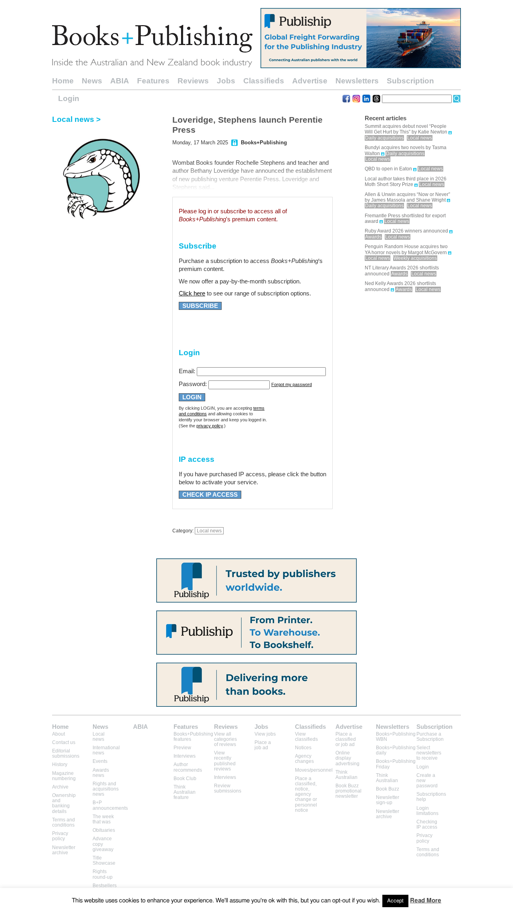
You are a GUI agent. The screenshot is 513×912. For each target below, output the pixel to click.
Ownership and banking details (64, 803)
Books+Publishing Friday (396, 763)
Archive (60, 787)
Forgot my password (291, 384)
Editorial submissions (65, 753)
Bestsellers (105, 885)
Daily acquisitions (384, 138)
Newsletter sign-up (387, 800)
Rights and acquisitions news (106, 789)
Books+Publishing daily (396, 750)
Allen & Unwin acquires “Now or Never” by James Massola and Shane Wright (407, 197)
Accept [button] (395, 901)
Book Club (185, 778)
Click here (192, 293)
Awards (373, 237)
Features (153, 81)
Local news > (76, 119)
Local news (209, 531)
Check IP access (210, 494)
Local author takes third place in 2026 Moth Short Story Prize (405, 181)
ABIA (119, 81)
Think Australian (346, 774)
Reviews (193, 81)
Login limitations (427, 810)
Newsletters (357, 81)
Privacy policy (60, 836)
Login (68, 98)
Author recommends (188, 767)
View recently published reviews (225, 761)
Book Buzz (387, 789)
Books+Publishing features (193, 736)
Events (100, 761)
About (58, 734)
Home (63, 81)
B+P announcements (110, 805)
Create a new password (427, 780)
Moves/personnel (314, 770)
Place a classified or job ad (345, 739)
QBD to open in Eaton (388, 169)
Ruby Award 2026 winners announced (406, 231)
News (92, 81)
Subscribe (200, 306)
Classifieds (263, 81)
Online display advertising (347, 758)
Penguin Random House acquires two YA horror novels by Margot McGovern (406, 249)
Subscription (410, 81)
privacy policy (209, 425)
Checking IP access (426, 824)
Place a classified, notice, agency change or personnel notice (306, 794)
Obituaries (104, 830)
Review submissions (227, 788)
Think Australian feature (185, 792)
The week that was (103, 819)
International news (106, 750)
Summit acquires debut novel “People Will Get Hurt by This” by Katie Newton (406, 129)
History (59, 764)
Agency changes (304, 758)
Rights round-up (103, 874)
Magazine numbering (64, 775)
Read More (425, 901)
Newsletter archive (63, 850)
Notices (303, 747)
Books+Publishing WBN (396, 736)
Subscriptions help (431, 796)
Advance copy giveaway (103, 844)
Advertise (309, 81)
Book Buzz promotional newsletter (348, 791)
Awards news (101, 772)
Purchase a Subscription (430, 736)
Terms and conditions (63, 822)
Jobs (226, 81)
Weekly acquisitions (415, 258)
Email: (187, 371)
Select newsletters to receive (428, 753)
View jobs (265, 734)
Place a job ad (262, 745)
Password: (193, 384)
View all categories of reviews (225, 739)
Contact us (63, 742)
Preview (182, 747)
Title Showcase (104, 860)
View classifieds (306, 736)
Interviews (185, 756)
